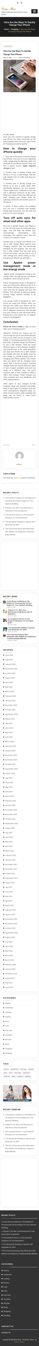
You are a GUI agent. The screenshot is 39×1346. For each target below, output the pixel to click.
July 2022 (8, 833)
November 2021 (11, 869)
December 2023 (11, 755)
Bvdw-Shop (8, 9)
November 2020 (11, 924)
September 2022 (11, 823)
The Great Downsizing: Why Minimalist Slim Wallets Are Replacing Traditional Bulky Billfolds (19, 532)
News (7, 1044)
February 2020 (10, 965)
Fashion (8, 1017)
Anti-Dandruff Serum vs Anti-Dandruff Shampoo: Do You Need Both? (19, 516)
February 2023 (10, 801)
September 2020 (11, 933)
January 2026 (10, 664)
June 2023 (9, 783)
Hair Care (8, 1030)
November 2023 (11, 760)
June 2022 (9, 837)
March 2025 (9, 692)
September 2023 (11, 769)
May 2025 (8, 687)
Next (34, 445)
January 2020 (10, 969)
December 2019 (11, 974)
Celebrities (9, 1008)
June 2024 (9, 728)
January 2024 (10, 751)
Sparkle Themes (19, 1342)
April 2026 (9, 660)
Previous (6, 445)
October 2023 (10, 764)
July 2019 (8, 983)
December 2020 (11, 919)
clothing (8, 1012)
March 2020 (9, 960)
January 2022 (10, 860)
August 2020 (10, 937)
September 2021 (11, 878)
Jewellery (8, 1035)
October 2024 (10, 710)
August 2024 (10, 719)
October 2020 (10, 928)
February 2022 (10, 855)
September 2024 (11, 714)
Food (7, 1021)
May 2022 (8, 842)
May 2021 (8, 896)
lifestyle (8, 1040)
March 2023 (9, 796)
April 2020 (9, 955)
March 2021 (9, 905)
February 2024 (10, 746)
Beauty (8, 1003)
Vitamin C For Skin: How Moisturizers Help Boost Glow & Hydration (19, 509)
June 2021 (9, 892)
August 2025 (10, 678)
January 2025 (10, 701)
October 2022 (10, 819)
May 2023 (8, 787)
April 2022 (9, 846)
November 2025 (11, 669)
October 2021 (10, 874)
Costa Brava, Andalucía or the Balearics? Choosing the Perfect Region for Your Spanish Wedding (20, 501)
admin (15, 57)
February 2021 (10, 910)
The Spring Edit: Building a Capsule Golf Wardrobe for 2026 (20, 523)
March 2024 (9, 742)
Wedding (8, 1053)
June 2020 (9, 946)
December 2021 (11, 864)
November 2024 (11, 705)
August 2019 (10, 978)
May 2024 (8, 732)
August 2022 (10, 828)
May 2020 (8, 951)
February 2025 (10, 696)
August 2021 (10, 883)
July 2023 (8, 778)
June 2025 (9, 682)
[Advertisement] (19, 112)
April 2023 (9, 792)
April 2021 (9, 901)
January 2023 (10, 805)
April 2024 (9, 737)
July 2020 (8, 942)
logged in (16, 478)
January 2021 (10, 915)
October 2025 (10, 673)
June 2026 (9, 655)
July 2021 (8, 887)
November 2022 (11, 814)
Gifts (7, 1026)
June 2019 (9, 987)
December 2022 (11, 810)
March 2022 (9, 851)
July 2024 (8, 723)
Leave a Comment (24, 57)
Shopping (8, 46)
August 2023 (10, 773)
